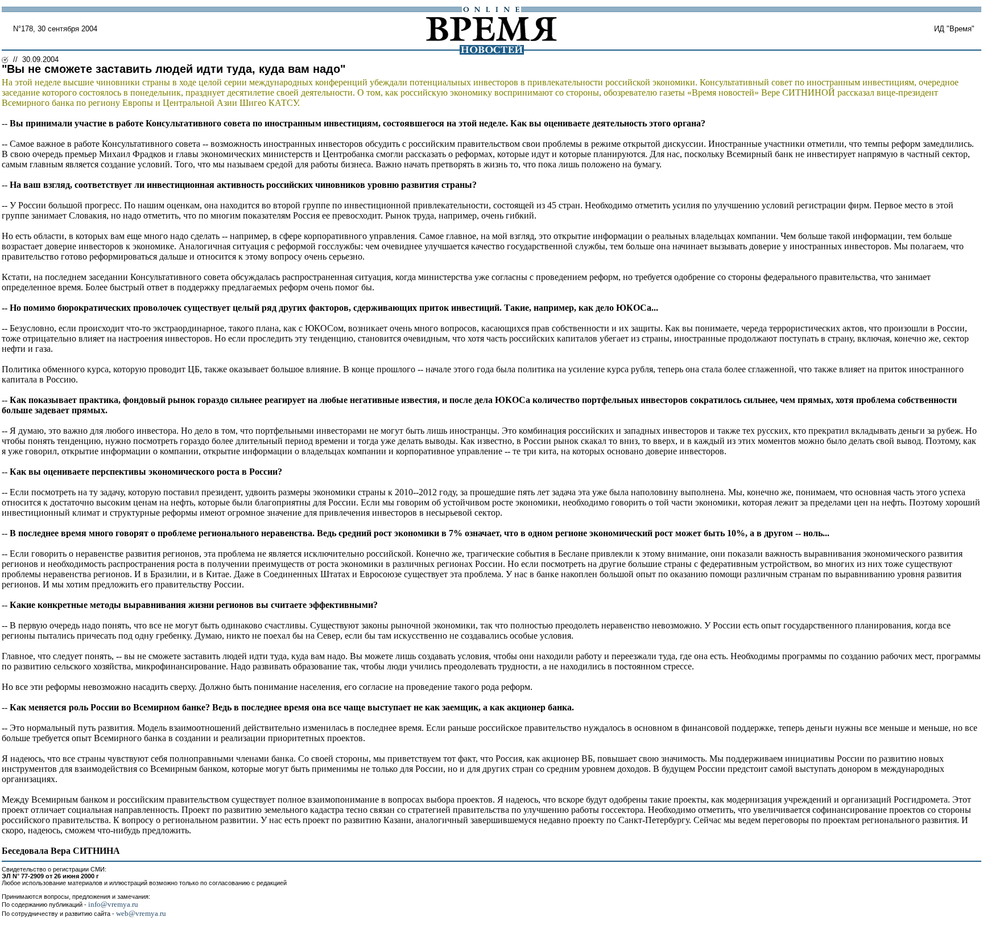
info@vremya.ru (113, 904)
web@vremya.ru (141, 913)
